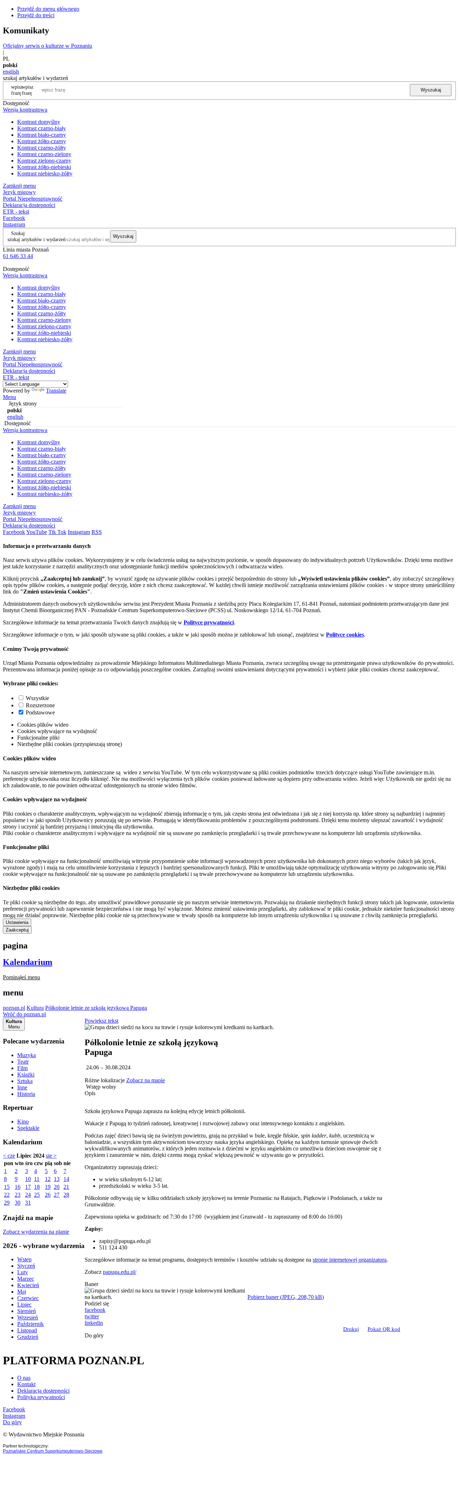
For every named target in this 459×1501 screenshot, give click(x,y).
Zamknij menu (19, 186)
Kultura (35, 1008)
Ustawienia (17, 922)
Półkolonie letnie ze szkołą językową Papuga (96, 1008)
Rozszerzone (40, 705)
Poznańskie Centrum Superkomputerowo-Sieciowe (53, 1451)
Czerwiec (28, 1298)
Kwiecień (28, 1285)
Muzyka (26, 1055)
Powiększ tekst (101, 1021)
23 (17, 1195)
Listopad (27, 1330)
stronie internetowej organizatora (350, 1260)
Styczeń (26, 1266)
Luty (22, 1272)
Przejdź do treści (36, 15)
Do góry (94, 1335)
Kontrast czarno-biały (41, 128)
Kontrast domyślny (38, 122)
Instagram (14, 224)
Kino (23, 1121)
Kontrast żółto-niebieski (44, 167)
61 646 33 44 (18, 256)
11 (36, 1179)
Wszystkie (37, 698)
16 (17, 1187)
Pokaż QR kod (384, 1329)
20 (57, 1187)
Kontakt (26, 1384)
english (11, 72)
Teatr (23, 1062)
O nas (23, 1378)
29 (7, 1203)
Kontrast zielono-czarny (44, 161)
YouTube (36, 532)
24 (28, 1195)
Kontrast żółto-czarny (41, 141)
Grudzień (27, 1337)
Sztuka (25, 1081)
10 (28, 1179)
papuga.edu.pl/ (119, 1272)
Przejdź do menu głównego (48, 9)
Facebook (14, 218)
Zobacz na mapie (145, 1080)
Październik (30, 1324)
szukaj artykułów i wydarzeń (37, 239)
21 (66, 1187)
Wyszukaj (431, 90)
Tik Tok (57, 532)
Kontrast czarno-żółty (41, 148)
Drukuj (351, 1329)
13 (57, 1179)
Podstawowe (40, 712)
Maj (21, 1292)
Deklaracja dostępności (43, 1391)
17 (28, 1187)
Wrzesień (27, 1317)
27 (57, 1195)
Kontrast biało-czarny (41, 135)
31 (28, 1203)
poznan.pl (14, 1008)
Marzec (25, 1279)
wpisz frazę (27, 90)
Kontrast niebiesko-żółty (44, 173)
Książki (25, 1074)
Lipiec (24, 1304)
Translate (56, 391)
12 (48, 1179)
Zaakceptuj (17, 930)
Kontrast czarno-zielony (44, 154)
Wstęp (24, 1259)
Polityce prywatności (209, 622)
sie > (51, 1156)
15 (7, 1187)
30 (17, 1203)
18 (37, 1187)
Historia (26, 1094)
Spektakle (28, 1128)
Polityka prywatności (41, 1397)
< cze (9, 1156)
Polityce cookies (345, 635)
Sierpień (26, 1311)
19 (48, 1187)
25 (37, 1195)
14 (66, 1179)
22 (7, 1195)
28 (66, 1195)
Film (22, 1068)
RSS (96, 532)
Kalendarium (27, 962)
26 (48, 1195)
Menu (9, 397)
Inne (22, 1087)
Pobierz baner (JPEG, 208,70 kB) (285, 1297)
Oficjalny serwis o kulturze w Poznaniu (47, 46)
